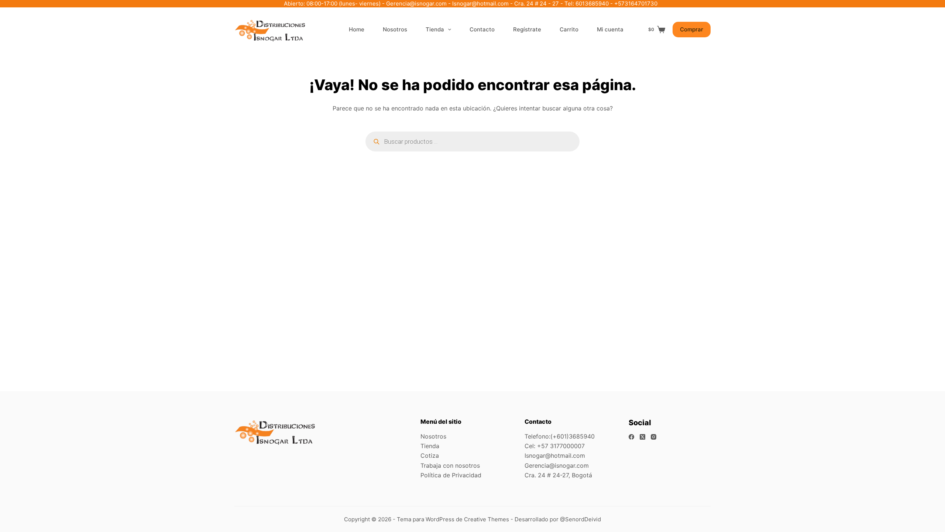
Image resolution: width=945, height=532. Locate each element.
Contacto (482, 29)
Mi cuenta (610, 29)
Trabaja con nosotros (450, 465)
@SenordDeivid (580, 519)
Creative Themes (486, 519)
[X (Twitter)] (642, 437)
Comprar (691, 29)
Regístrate (527, 29)
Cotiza (429, 455)
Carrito (569, 29)
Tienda (435, 29)
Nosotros (395, 29)
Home (356, 29)
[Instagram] (653, 437)
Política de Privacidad (450, 475)
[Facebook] (631, 437)
